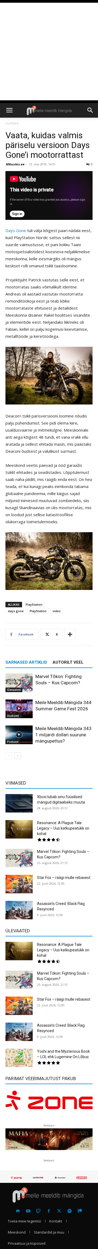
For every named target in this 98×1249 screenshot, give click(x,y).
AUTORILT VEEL (68, 662)
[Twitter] (59, 1211)
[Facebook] (48, 1211)
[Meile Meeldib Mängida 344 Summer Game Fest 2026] (19, 708)
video (57, 611)
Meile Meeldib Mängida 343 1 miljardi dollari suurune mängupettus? (63, 735)
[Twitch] (38, 1211)
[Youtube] (28, 1211)
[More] (70, 634)
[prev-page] (8, 755)
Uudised (12, 123)
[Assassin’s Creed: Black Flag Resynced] (19, 910)
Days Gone (15, 230)
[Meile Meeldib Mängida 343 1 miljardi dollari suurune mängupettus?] (19, 734)
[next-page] (17, 755)
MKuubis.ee (15, 164)
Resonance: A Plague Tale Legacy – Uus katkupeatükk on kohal (63, 828)
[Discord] (17, 1211)
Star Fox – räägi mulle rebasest (63, 877)
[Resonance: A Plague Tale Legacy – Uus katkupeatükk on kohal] (19, 829)
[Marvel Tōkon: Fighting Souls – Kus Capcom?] (19, 682)
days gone (16, 611)
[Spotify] (69, 1211)
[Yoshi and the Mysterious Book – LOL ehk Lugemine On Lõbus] (19, 1058)
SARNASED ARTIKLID (26, 662)
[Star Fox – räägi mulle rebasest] (19, 884)
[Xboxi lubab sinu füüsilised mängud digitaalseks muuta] (19, 803)
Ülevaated (14, 690)
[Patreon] (79, 1211)
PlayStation (34, 604)
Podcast (13, 742)
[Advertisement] (49, 51)
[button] (9, 110)
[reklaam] (49, 1103)
